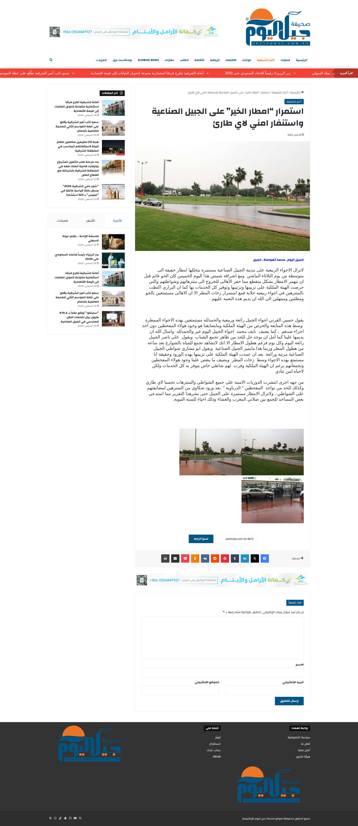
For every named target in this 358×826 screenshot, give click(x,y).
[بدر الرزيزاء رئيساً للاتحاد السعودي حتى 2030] (113, 260)
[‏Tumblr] (235, 558)
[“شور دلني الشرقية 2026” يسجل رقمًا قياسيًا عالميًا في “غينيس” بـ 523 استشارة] (113, 192)
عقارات (169, 60)
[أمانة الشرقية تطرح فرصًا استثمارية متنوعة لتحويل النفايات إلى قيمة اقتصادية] (113, 108)
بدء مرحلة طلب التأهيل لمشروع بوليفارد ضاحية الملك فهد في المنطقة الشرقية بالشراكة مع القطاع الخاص (78, 168)
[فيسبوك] (265, 558)
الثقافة (199, 60)
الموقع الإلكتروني (207, 682)
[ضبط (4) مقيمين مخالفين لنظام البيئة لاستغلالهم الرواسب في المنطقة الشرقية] (113, 148)
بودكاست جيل (122, 60)
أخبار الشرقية (266, 60)
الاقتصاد (230, 60)
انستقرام (215, 744)
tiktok (217, 756)
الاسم (300, 664)
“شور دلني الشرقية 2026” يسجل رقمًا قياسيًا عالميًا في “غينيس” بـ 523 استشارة (80, 191)
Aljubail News (148, 60)
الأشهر (90, 221)
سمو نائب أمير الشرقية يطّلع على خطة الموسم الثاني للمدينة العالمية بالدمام (77, 126)
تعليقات (62, 221)
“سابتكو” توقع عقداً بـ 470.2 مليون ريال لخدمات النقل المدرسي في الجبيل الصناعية (79, 317)
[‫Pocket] (185, 558)
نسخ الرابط (201, 538)
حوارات (246, 60)
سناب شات (214, 750)
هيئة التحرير (303, 756)
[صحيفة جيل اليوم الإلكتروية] (278, 27)
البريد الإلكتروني (293, 682)
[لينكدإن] (245, 558)
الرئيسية (301, 60)
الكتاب (184, 60)
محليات (285, 60)
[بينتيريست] (225, 558)
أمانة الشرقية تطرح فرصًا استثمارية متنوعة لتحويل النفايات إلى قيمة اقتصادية (162, 73)
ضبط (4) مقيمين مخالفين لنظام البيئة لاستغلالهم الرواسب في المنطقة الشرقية (78, 146)
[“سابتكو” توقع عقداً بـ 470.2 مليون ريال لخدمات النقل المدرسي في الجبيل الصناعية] (113, 318)
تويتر (218, 737)
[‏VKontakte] (205, 558)
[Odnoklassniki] (195, 558)
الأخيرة (117, 221)
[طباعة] (165, 558)
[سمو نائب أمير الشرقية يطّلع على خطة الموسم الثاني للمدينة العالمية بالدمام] (113, 128)
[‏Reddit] (215, 558)
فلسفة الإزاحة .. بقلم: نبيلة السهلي (80, 238)
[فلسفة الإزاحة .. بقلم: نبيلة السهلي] (113, 242)
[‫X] (255, 558)
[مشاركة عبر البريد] (175, 558)
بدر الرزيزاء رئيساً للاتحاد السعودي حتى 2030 (273, 73)
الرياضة (215, 60)
